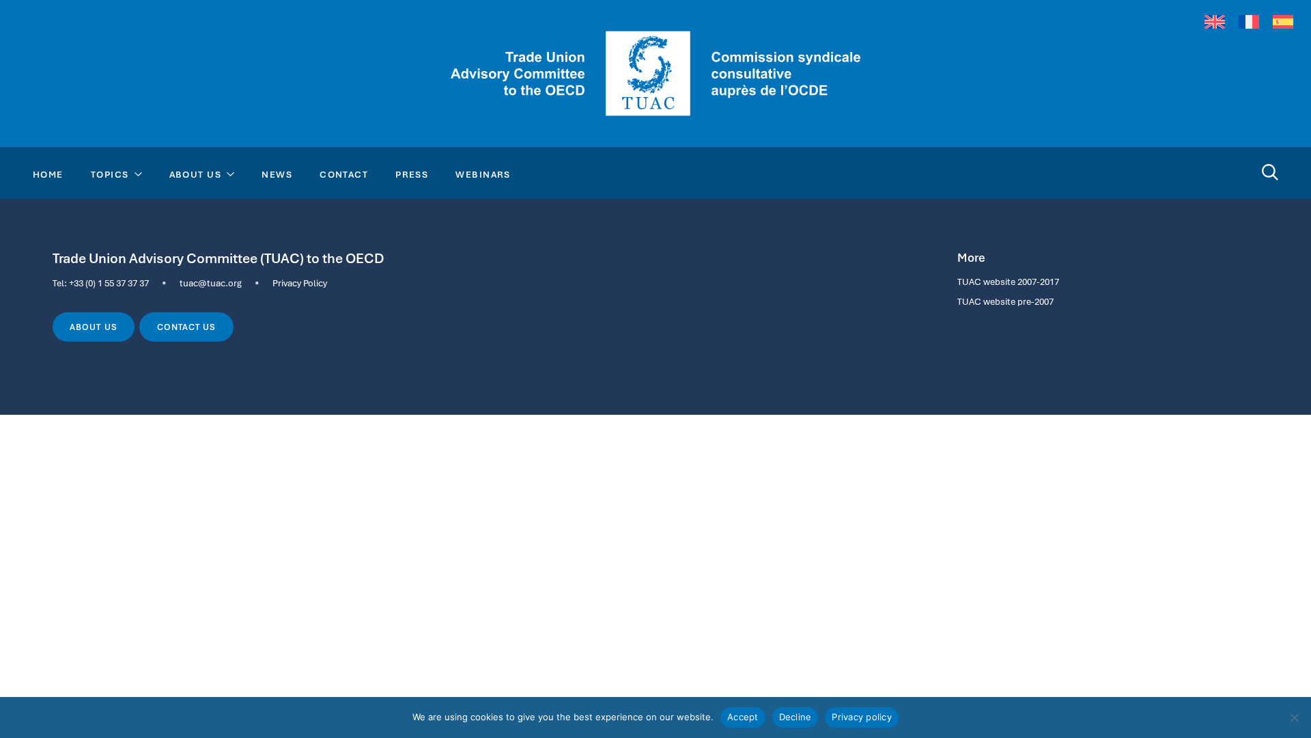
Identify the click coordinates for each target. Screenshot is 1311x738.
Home (48, 174)
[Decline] (1294, 717)
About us (93, 327)
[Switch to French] (1249, 22)
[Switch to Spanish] (1283, 22)
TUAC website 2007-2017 (1008, 281)
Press (411, 174)
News (277, 174)
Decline (795, 716)
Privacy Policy (299, 283)
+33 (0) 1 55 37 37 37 (109, 283)
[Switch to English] (1215, 22)
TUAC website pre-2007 (1005, 301)
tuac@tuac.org (211, 283)
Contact (344, 174)
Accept (743, 716)
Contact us (186, 327)
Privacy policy (862, 716)
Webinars (483, 174)
